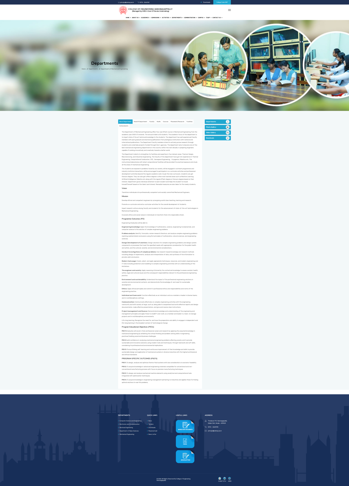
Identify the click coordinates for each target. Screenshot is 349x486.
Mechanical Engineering (127, 434)
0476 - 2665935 (213, 427)
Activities (165, 17)
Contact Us (216, 17)
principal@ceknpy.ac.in (127, 2)
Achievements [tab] (123, 126)
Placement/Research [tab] (177, 121)
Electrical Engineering (126, 427)
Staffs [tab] (159, 121)
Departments (177, 17)
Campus (200, 17)
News (150, 421)
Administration (189, 17)
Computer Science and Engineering (130, 421)
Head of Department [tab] (140, 121)
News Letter (152, 434)
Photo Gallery (211, 127)
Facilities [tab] (189, 121)
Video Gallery (211, 132)
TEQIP (208, 17)
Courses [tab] (165, 121)
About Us (135, 17)
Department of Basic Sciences (129, 431)
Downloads (206, 2)
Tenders (151, 424)
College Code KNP (222, 2)
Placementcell (152, 431)
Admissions (155, 17)
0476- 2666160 (144, 2)
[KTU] (224, 478)
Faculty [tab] (151, 121)
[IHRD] (229, 478)
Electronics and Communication (130, 424)
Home (127, 17)
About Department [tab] (125, 121)
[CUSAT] (219, 478)
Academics (145, 17)
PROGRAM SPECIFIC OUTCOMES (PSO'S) (139, 358)
